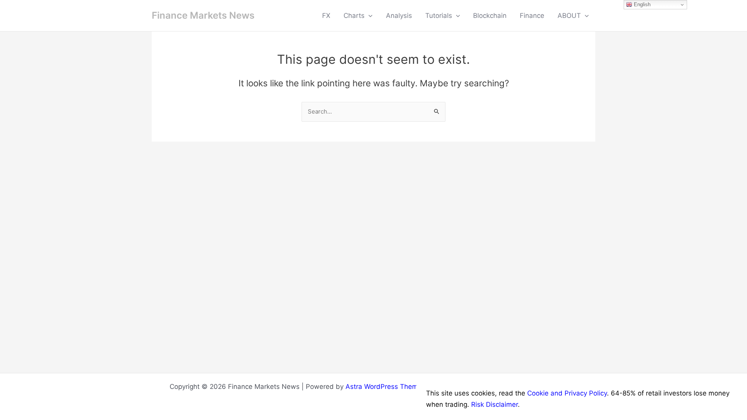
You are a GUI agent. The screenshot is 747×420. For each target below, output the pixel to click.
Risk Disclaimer (494, 404)
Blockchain (490, 15)
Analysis (399, 15)
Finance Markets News (203, 15)
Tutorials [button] (438, 15)
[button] (368, 15)
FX (326, 15)
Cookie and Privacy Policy (567, 393)
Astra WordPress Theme (383, 386)
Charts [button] (354, 15)
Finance (532, 15)
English (641, 4)
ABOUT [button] (569, 15)
